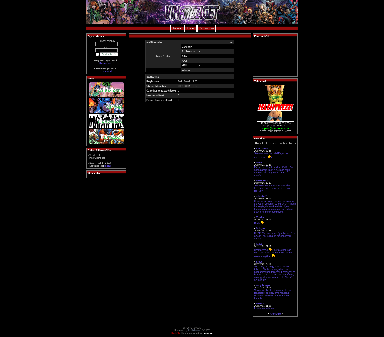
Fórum (190, 28)
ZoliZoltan (262, 148)
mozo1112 (262, 180)
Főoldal (177, 28)
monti (107, 165)
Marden (260, 217)
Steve (259, 162)
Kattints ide (106, 63)
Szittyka (260, 228)
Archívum (275, 313)
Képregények (207, 28)
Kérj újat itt (106, 71)
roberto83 (261, 196)
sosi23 (260, 303)
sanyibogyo (263, 285)
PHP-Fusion (194, 330)
